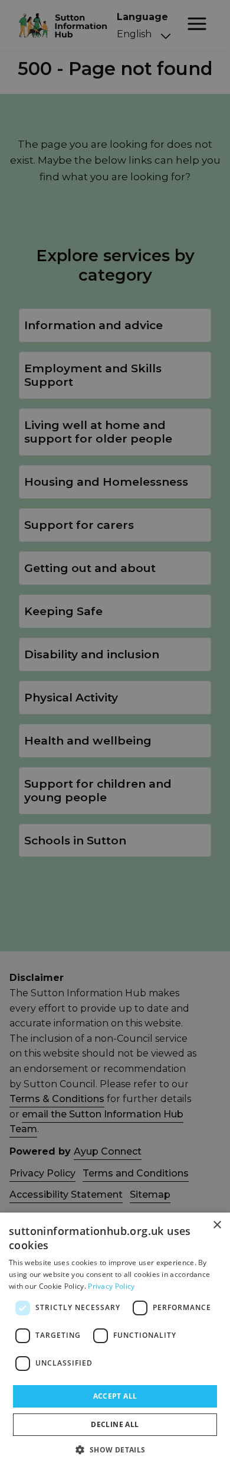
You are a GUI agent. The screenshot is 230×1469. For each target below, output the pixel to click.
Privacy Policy (111, 1286)
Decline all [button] (115, 1424)
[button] (114, 1449)
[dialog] (115, 1341)
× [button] (216, 1225)
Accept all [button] (115, 1396)
